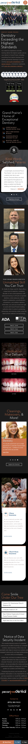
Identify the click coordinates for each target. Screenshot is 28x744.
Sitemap (10, 736)
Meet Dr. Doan (14, 329)
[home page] (10, 2)
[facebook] (8, 710)
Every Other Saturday (8, 727)
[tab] (11, 194)
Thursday (5, 725)
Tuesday (4, 721)
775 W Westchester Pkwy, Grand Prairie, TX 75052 (14, 706)
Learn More (8, 536)
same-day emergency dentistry (13, 66)
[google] (11, 710)
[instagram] (17, 710)
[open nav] (25, 2)
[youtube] (20, 710)
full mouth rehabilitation (14, 62)
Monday (4, 719)
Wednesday (5, 723)
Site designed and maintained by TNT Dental (14, 737)
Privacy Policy (16, 736)
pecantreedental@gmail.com (18, 680)
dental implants (6, 64)
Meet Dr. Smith (14, 325)
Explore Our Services (14, 464)
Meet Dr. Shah (14, 332)
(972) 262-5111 (14, 702)
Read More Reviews (14, 199)
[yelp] (14, 710)
